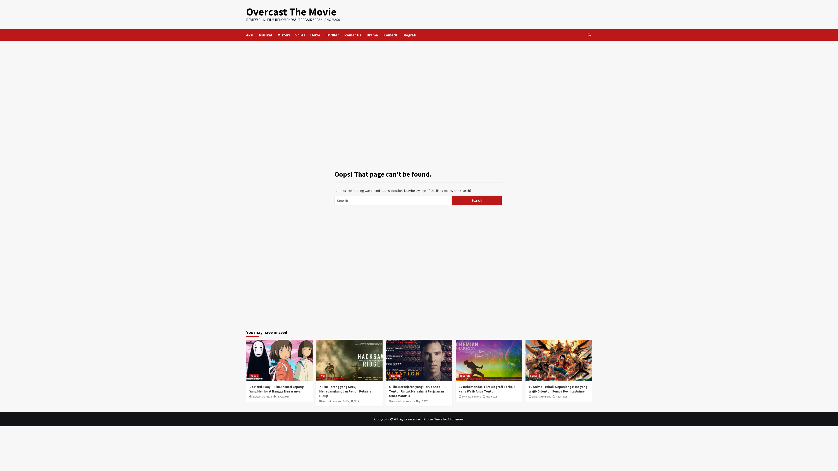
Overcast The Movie (291, 11)
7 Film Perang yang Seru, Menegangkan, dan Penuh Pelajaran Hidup (346, 391)
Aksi (249, 35)
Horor (315, 35)
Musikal (265, 35)
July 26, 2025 (282, 396)
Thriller (332, 35)
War (323, 375)
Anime (254, 375)
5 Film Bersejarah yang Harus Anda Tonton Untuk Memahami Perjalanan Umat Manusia (416, 391)
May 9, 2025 (491, 396)
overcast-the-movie (262, 396)
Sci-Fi (300, 35)
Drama (372, 35)
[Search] (589, 34)
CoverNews (433, 419)
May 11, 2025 (352, 401)
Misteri (284, 35)
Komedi (390, 35)
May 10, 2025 (422, 401)
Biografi (409, 35)
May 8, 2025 (561, 396)
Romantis (352, 35)
